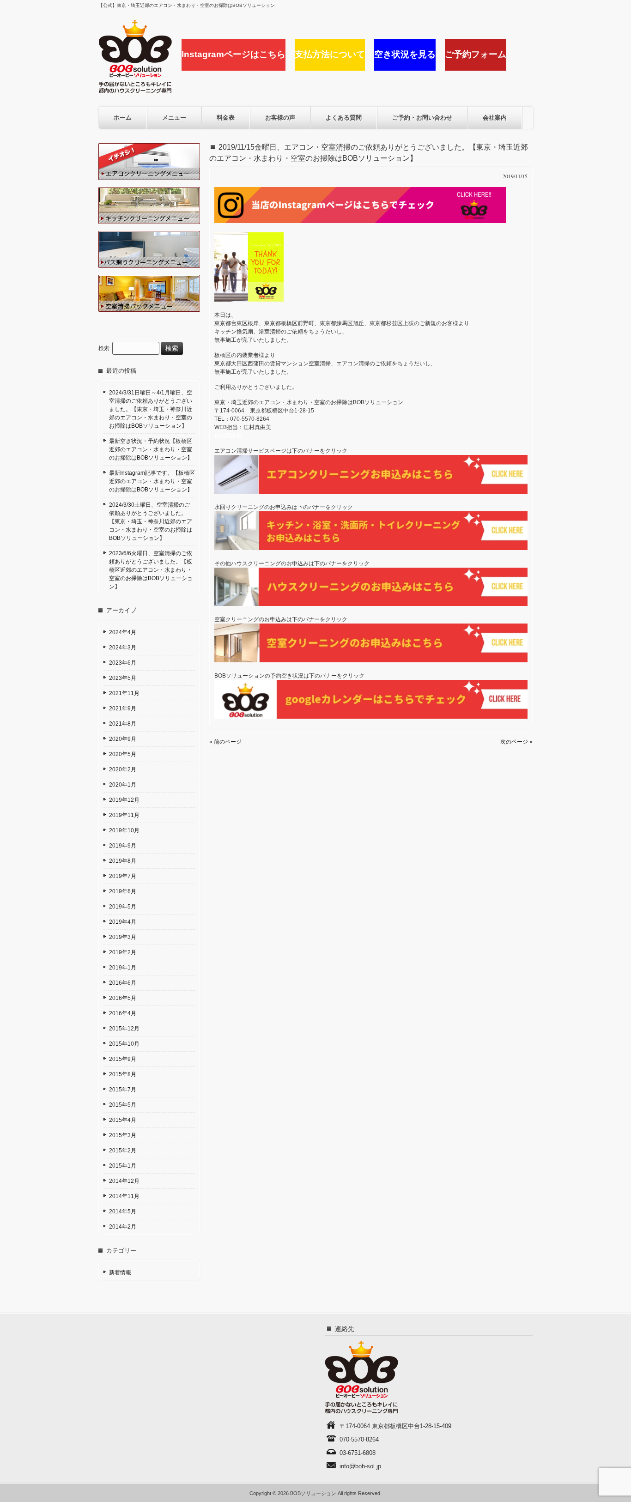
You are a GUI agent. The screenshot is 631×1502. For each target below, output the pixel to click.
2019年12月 (124, 800)
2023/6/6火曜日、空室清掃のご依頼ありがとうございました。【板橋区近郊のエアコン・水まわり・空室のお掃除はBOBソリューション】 (151, 570)
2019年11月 (124, 815)
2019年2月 (122, 952)
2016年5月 (122, 998)
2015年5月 (122, 1105)
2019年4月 (122, 922)
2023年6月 (122, 663)
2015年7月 (122, 1089)
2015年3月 (122, 1135)
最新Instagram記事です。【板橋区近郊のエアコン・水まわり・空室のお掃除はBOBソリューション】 (152, 481)
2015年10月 (124, 1044)
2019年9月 (122, 845)
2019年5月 (122, 906)
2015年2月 (122, 1150)
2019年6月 (122, 891)
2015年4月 (122, 1120)
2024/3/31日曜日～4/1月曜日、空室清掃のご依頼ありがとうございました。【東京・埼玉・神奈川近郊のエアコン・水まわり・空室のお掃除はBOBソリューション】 (150, 409)
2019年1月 (122, 967)
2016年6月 (122, 983)
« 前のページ (225, 742)
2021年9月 (122, 708)
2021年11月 (124, 693)
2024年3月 (122, 647)
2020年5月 (122, 754)
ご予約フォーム (475, 54)
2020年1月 (122, 784)
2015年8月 (122, 1074)
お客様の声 (280, 117)
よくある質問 (344, 117)
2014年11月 (124, 1196)
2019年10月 (124, 830)
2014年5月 (122, 1211)
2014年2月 (122, 1226)
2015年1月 (122, 1166)
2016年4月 (122, 1013)
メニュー (174, 117)
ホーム (123, 117)
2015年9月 (122, 1059)
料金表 (226, 117)
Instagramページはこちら (233, 54)
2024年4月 (122, 632)
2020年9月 (122, 739)
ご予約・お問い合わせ (422, 117)
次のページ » (516, 742)
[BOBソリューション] (135, 90)
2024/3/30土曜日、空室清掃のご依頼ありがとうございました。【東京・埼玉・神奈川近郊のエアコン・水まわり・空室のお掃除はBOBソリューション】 (150, 521)
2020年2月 (122, 769)
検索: (104, 348)
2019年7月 (122, 876)
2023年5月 (122, 678)
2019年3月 (122, 937)
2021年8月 (122, 724)
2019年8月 (122, 861)
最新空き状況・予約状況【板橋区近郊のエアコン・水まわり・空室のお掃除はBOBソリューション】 (151, 449)
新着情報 (120, 1272)
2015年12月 (124, 1028)
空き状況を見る (405, 54)
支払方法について (330, 54)
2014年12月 (124, 1181)
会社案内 (495, 117)
